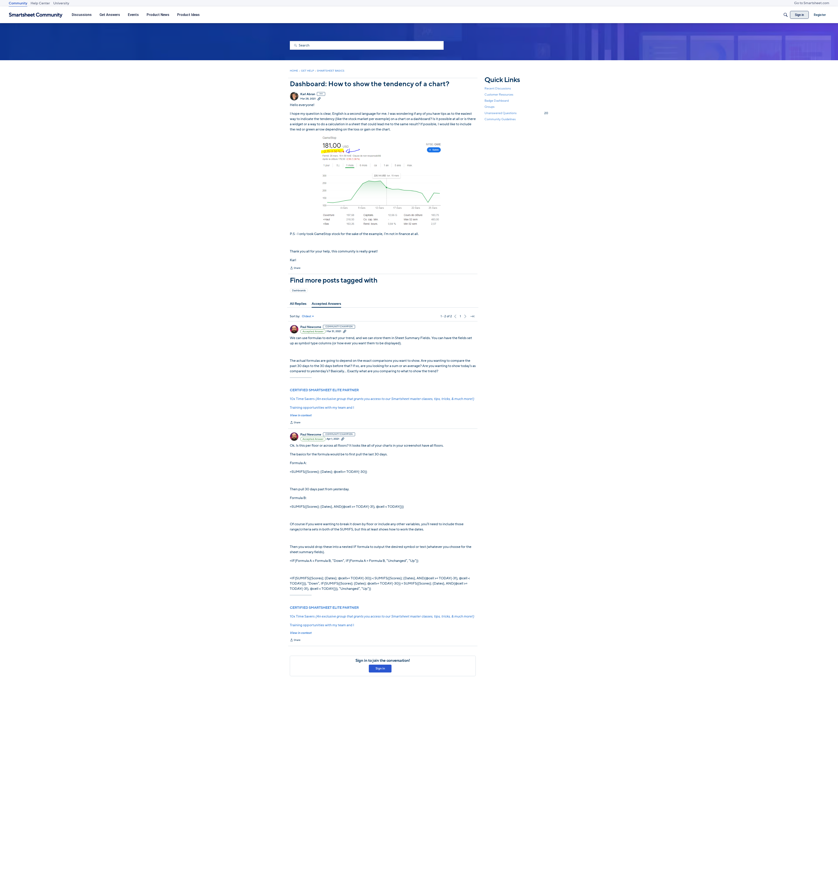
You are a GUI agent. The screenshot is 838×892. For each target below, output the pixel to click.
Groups (489, 107)
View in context (300, 415)
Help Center (40, 3)
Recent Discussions (497, 88)
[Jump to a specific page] (472, 316)
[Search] (786, 15)
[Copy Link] (319, 99)
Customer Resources (498, 95)
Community (18, 3)
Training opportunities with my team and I (322, 407)
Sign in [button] (380, 668)
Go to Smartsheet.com (811, 3)
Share (295, 268)
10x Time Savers (382, 398)
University (61, 3)
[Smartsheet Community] (36, 15)
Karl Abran (307, 94)
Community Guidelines (500, 119)
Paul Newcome (310, 327)
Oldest (306, 316)
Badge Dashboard (496, 101)
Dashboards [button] (299, 290)
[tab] (298, 303)
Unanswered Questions (516, 113)
